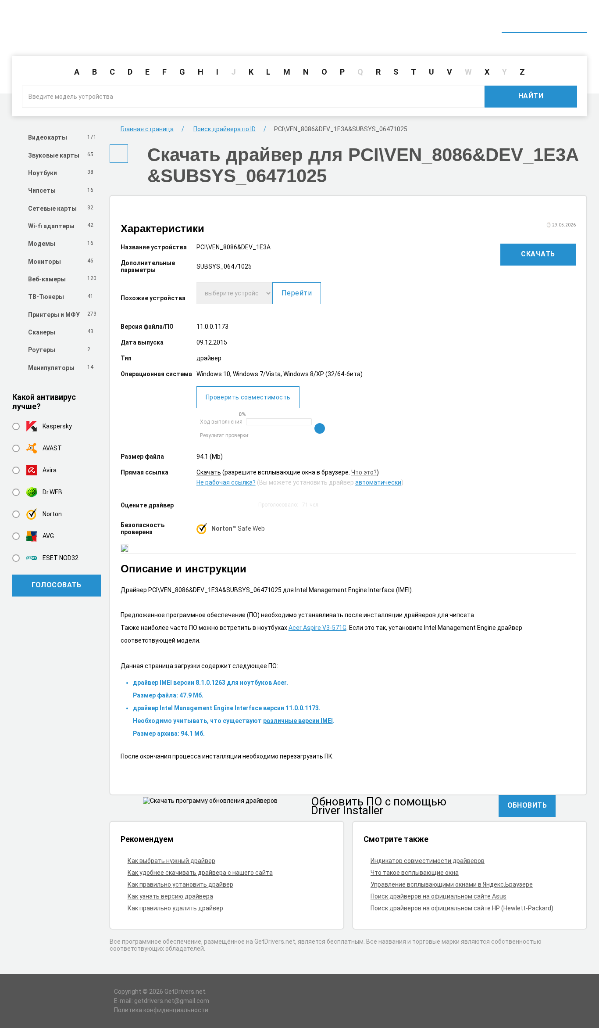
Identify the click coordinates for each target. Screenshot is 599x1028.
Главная (425, 21)
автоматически (378, 482)
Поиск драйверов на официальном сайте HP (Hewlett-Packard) (462, 908)
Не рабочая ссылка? (226, 482)
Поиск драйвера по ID (544, 21)
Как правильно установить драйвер (180, 884)
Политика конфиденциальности (161, 1010)
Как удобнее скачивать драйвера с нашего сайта (200, 872)
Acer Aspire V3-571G (317, 627)
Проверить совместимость (248, 397)
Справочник (474, 21)
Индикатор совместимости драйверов (428, 860)
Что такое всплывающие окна (415, 872)
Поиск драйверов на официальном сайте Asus (438, 896)
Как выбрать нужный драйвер (171, 860)
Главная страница (147, 129)
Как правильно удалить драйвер (175, 908)
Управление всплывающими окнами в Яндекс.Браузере (452, 884)
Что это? (364, 472)
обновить (527, 805)
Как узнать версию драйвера (170, 896)
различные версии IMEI (298, 720)
